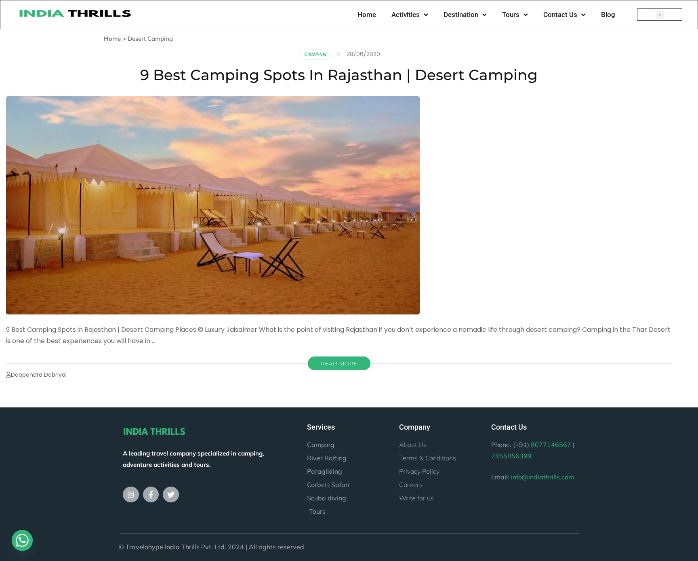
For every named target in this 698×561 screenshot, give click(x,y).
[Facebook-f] (151, 495)
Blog (608, 15)
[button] (660, 15)
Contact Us (560, 15)
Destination (461, 15)
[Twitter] (171, 495)
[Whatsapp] (22, 540)
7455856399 (511, 456)
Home (366, 15)
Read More (339, 363)
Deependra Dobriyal (39, 375)
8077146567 (551, 445)
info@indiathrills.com (542, 477)
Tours (510, 15)
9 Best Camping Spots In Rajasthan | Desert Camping (339, 75)
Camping (315, 54)
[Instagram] (131, 495)
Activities (405, 15)
